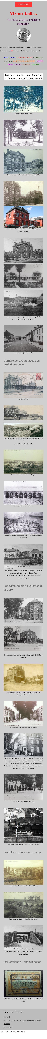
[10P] (23, 291)
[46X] (23, 893)
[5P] (23, 120)
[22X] (23, 544)
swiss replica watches (7, 1031)
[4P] (23, 87)
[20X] (23, 482)
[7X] (23, 182)
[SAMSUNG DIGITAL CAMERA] (23, 598)
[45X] (23, 861)
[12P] (23, 373)
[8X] (23, 238)
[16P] (23, 450)
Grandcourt (8, 1027)
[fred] (23, 29)
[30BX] (23, 627)
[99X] (23, 971)
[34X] (23, 775)
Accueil (7, 1017)
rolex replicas (20, 1031)
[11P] (23, 326)
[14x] (23, 406)
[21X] (23, 513)
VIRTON (35, 65)
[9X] (23, 265)
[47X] (23, 926)
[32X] (23, 734)
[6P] (23, 149)
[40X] (23, 808)
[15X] (23, 423)
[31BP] (23, 702)
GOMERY (26, 65)
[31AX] (23, 664)
